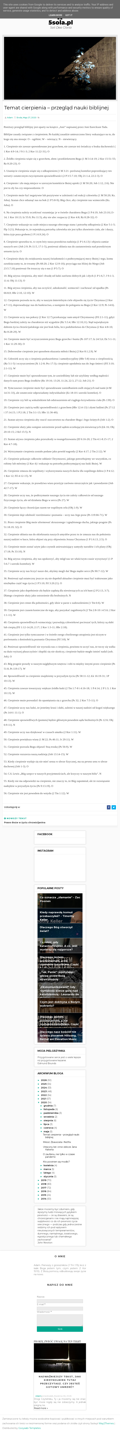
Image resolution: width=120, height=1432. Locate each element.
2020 (44, 1102)
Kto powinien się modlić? (56, 1161)
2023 (44, 1091)
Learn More (55, 15)
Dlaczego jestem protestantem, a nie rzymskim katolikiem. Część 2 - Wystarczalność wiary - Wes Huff (59, 1024)
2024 (44, 1087)
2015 (44, 1195)
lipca (47, 1124)
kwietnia (49, 1165)
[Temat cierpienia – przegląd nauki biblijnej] (60, 68)
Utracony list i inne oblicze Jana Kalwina (60, 1148)
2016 (44, 1191)
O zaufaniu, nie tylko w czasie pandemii (59, 1155)
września (49, 1116)
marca (48, 1169)
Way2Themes (106, 1423)
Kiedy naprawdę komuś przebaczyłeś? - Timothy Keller (57, 916)
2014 (44, 1198)
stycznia (49, 1176)
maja (47, 1131)
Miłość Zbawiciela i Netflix (57, 1142)
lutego (48, 1172)
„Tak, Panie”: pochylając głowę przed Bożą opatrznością (56, 975)
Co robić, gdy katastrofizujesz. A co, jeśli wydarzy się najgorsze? (58, 946)
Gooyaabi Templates (29, 1428)
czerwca (49, 1127)
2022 (44, 1095)
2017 (44, 1187)
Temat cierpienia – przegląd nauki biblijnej (61, 1136)
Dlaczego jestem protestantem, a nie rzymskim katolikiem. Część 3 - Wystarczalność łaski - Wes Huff (59, 964)
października (51, 1113)
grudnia (48, 1105)
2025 (44, 1084)
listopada (49, 1109)
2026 (44, 1080)
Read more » (41, 1408)
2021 (44, 1098)
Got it (68, 15)
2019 (44, 1180)
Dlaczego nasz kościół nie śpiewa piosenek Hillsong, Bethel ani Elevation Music (58, 1035)
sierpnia (49, 1120)
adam (38, 1396)
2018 (44, 1184)
